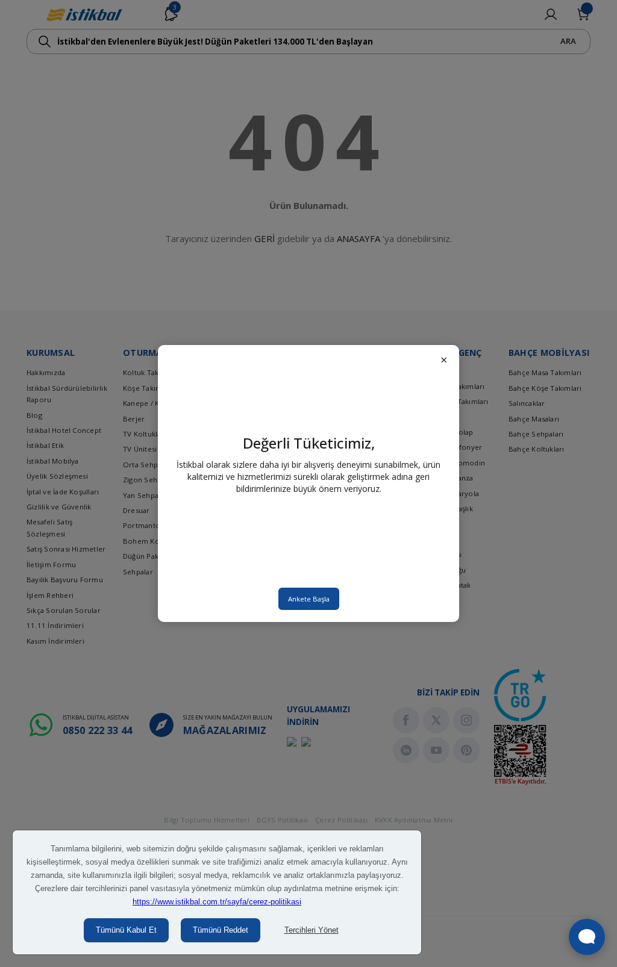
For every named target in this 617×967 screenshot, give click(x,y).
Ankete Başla (309, 598)
